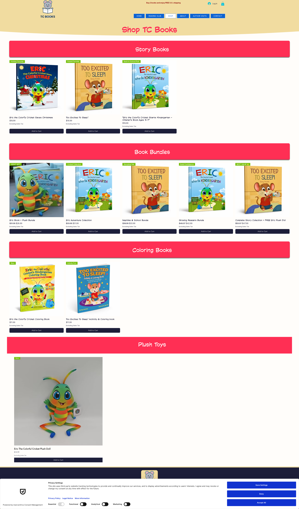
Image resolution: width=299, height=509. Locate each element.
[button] (222, 3)
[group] (149, 96)
